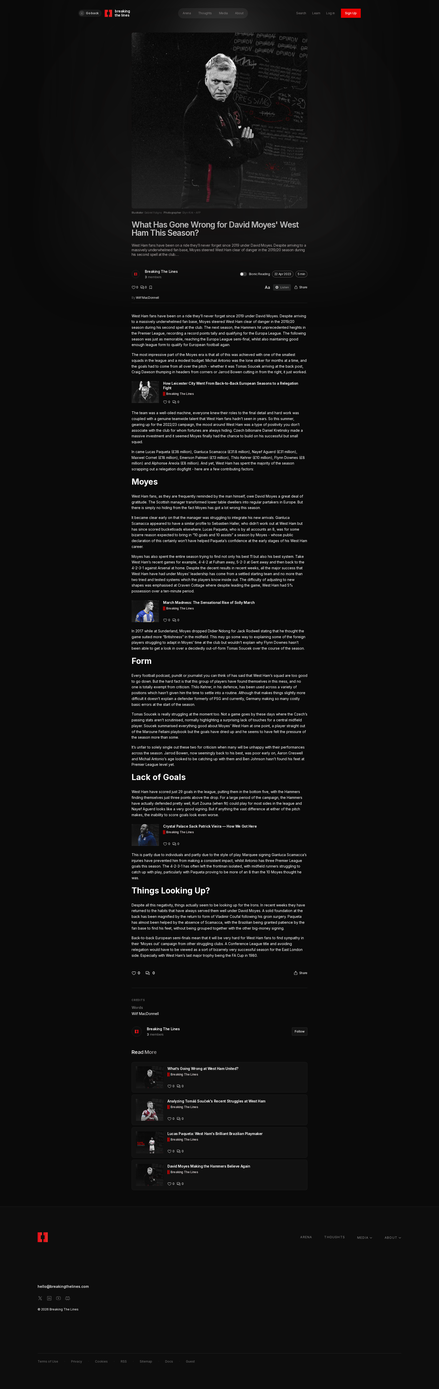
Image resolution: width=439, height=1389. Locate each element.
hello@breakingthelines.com (63, 1286)
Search (301, 13)
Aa (267, 287)
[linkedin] (49, 1298)
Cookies (101, 1361)
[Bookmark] (151, 287)
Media (223, 13)
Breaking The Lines (161, 271)
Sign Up (351, 13)
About (239, 13)
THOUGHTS (334, 1237)
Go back (92, 13)
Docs (169, 1361)
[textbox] (219, 636)
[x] (40, 1298)
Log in (330, 13)
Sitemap (146, 1361)
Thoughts (205, 13)
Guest (190, 1361)
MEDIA (362, 1237)
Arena (187, 13)
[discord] (67, 1298)
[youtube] (58, 1298)
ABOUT (391, 1237)
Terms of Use (48, 1361)
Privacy (76, 1361)
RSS (124, 1361)
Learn (316, 13)
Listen (284, 287)
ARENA (306, 1237)
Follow (300, 1031)
